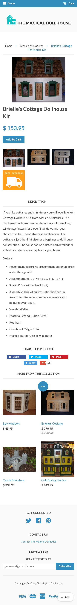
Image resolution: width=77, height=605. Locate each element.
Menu (11, 3)
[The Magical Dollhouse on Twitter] (28, 521)
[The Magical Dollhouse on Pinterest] (48, 521)
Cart (71, 3)
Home (8, 45)
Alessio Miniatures (31, 45)
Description (37, 201)
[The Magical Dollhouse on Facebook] (38, 521)
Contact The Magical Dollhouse (38, 541)
